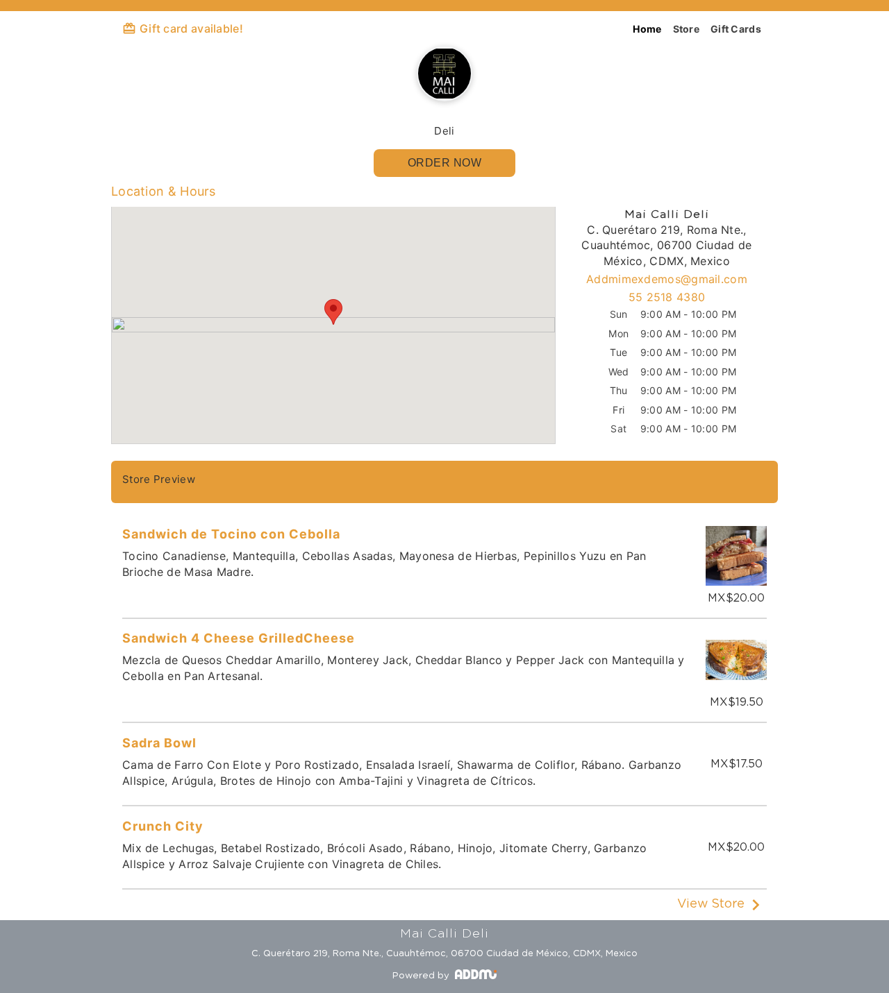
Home (647, 29)
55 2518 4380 (667, 297)
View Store (711, 904)
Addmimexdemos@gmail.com (666, 279)
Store (686, 29)
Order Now (445, 163)
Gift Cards (736, 29)
